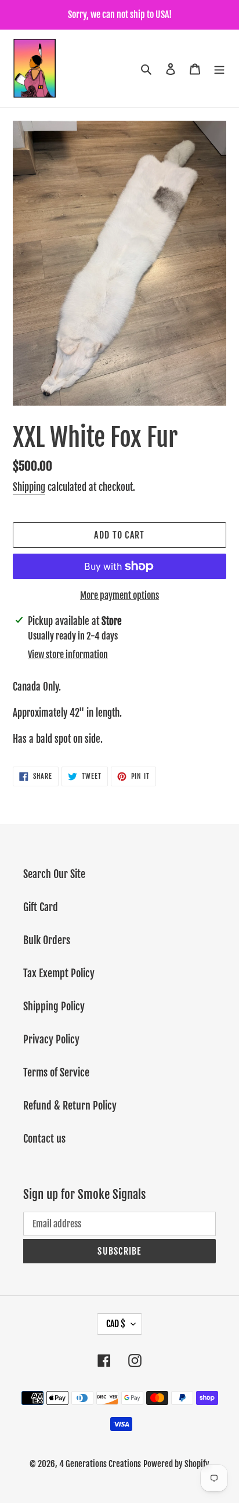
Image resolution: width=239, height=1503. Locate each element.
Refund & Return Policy (70, 1105)
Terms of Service (56, 1072)
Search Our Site (54, 874)
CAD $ (115, 1323)
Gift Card (40, 907)
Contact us (44, 1138)
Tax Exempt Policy (59, 973)
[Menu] (219, 68)
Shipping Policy (54, 1006)
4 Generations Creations (100, 1463)
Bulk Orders (46, 940)
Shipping (29, 487)
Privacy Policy (51, 1039)
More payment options (119, 595)
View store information (68, 654)
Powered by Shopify (176, 1463)
